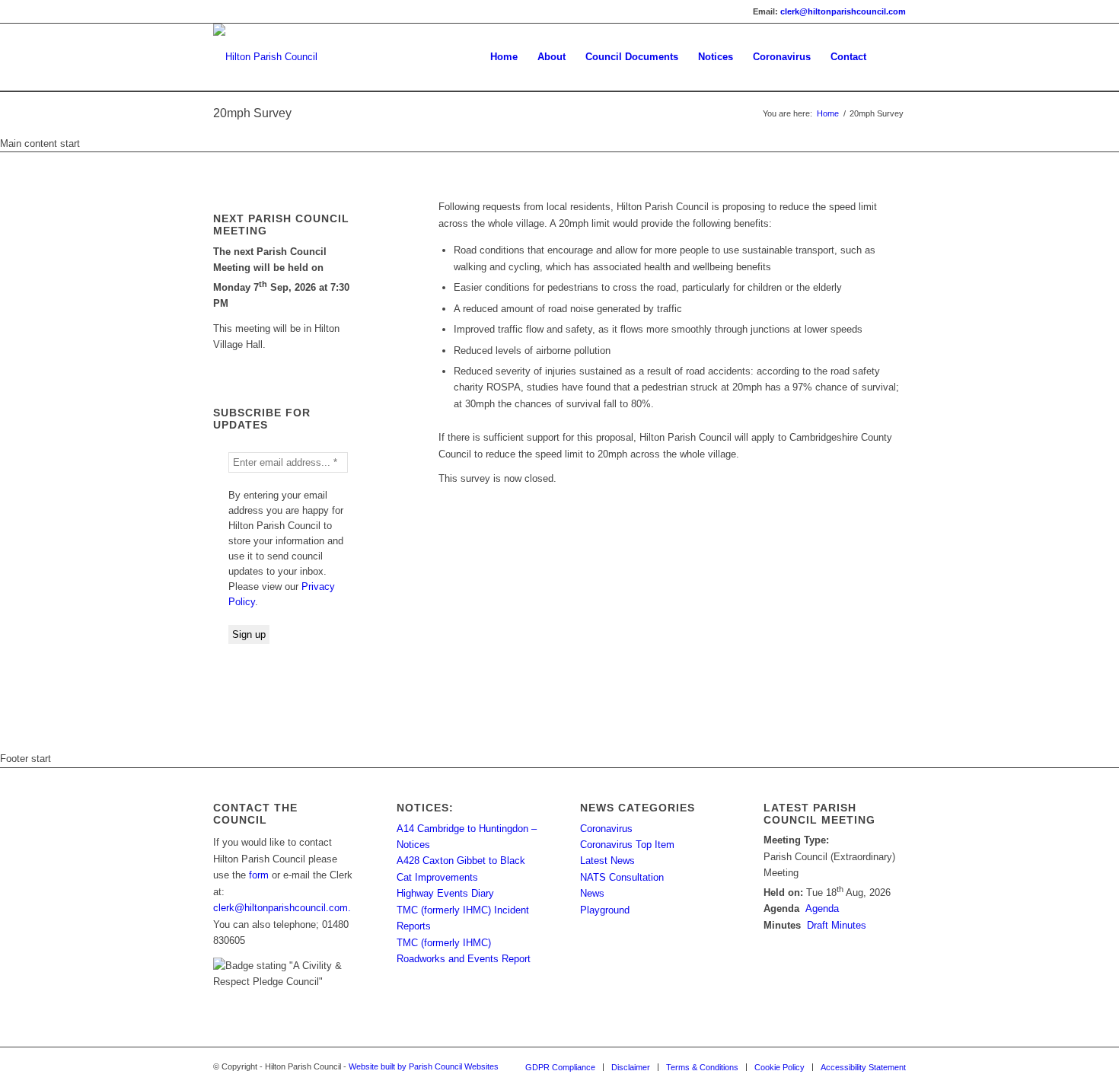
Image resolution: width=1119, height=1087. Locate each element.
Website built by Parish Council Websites (424, 1066)
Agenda (822, 908)
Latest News (607, 860)
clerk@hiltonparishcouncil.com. (282, 907)
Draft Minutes (836, 925)
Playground (605, 910)
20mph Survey (252, 113)
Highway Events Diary (445, 893)
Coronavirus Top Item (627, 844)
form (259, 875)
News (592, 893)
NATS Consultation (622, 877)
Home (828, 113)
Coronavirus (606, 828)
